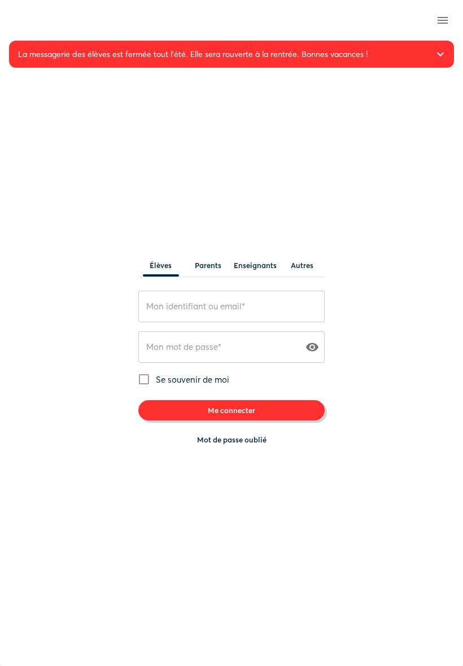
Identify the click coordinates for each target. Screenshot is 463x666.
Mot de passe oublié (232, 439)
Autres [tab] (302, 265)
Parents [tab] (208, 265)
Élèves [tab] (161, 265)
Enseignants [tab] (255, 265)
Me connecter (231, 410)
